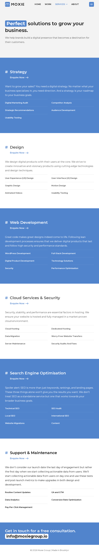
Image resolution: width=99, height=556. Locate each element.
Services (60, 4)
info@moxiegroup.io (26, 536)
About (75, 4)
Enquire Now (17, 77)
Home (38, 4)
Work (48, 4)
